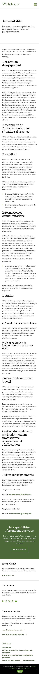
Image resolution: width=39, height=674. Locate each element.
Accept (20, 671)
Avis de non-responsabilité (11, 660)
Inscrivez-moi (6, 575)
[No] (37, 669)
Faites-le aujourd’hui (19, 549)
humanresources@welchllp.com (20, 494)
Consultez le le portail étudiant (13, 635)
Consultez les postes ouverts (12, 630)
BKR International (29, 660)
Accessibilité (6, 648)
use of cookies (25, 668)
